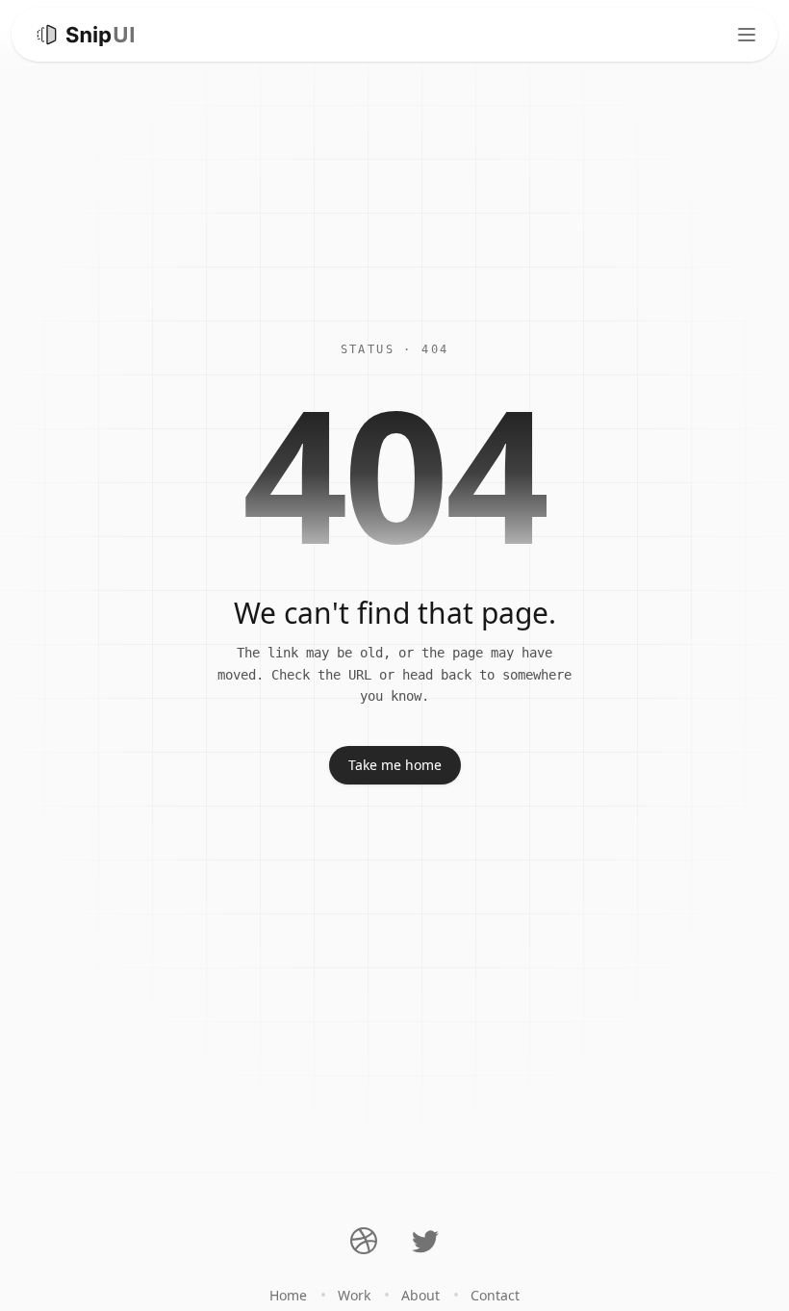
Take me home (395, 765)
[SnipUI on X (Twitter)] (425, 1240)
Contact (495, 1295)
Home (288, 1295)
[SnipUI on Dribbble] (363, 1240)
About (420, 1295)
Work (354, 1295)
